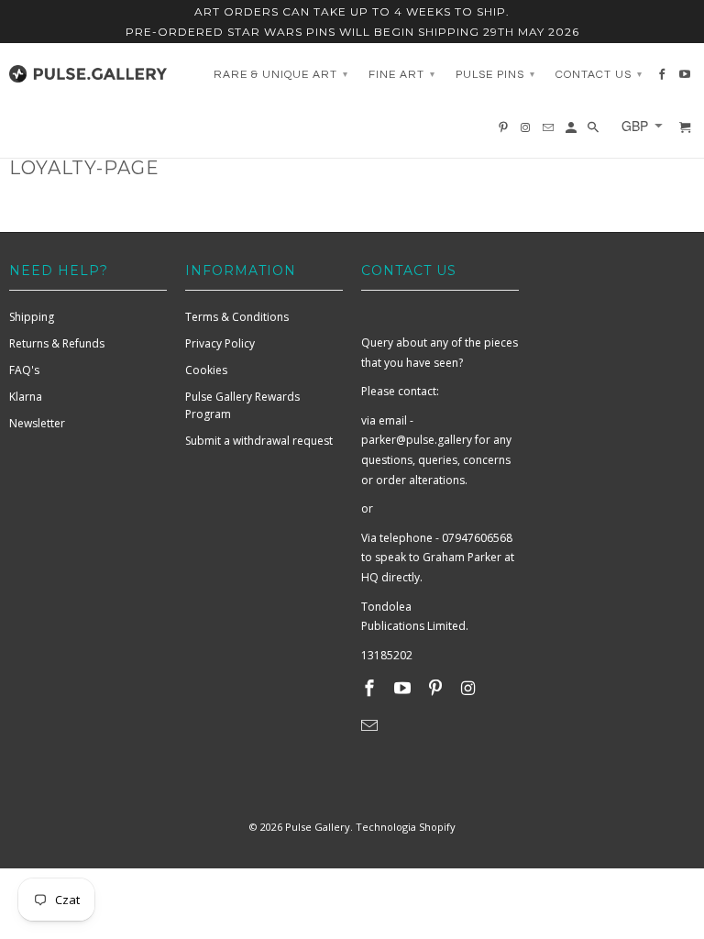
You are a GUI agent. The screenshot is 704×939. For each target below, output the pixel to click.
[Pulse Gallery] (88, 70)
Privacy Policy (220, 343)
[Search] (594, 132)
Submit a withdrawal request (259, 440)
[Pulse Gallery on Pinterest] (437, 688)
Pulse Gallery (317, 827)
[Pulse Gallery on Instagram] (469, 688)
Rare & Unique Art (281, 75)
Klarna (25, 396)
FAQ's (24, 370)
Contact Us (599, 75)
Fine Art (401, 75)
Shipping (31, 317)
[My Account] (572, 132)
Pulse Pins (495, 75)
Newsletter (37, 423)
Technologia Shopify (406, 827)
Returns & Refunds (56, 343)
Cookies (206, 370)
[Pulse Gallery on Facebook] (371, 688)
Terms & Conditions (237, 317)
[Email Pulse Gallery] (371, 725)
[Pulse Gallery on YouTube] (404, 688)
